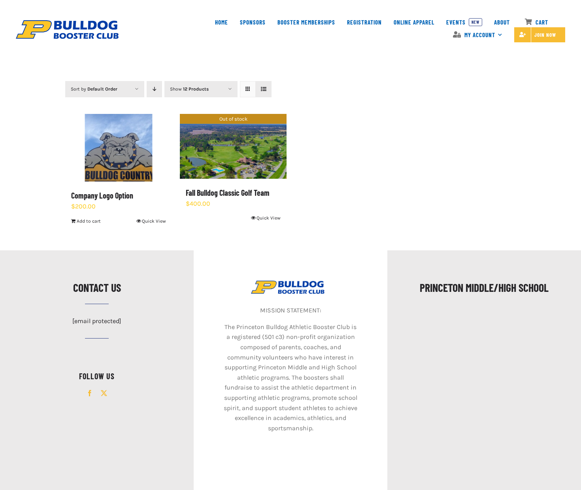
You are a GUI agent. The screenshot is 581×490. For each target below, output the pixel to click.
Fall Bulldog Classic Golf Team (228, 192)
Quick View (154, 221)
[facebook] (90, 393)
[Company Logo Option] (118, 148)
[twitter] (104, 393)
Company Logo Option (102, 195)
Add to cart (89, 221)
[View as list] (263, 89)
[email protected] (96, 321)
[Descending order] (154, 89)
